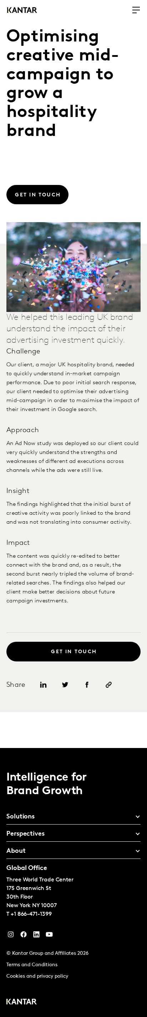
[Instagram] (10, 936)
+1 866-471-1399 (31, 914)
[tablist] (73, 882)
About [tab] (16, 851)
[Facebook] (23, 936)
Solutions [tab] (20, 817)
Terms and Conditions (31, 965)
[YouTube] (36, 936)
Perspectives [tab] (25, 834)
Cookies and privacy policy (37, 976)
